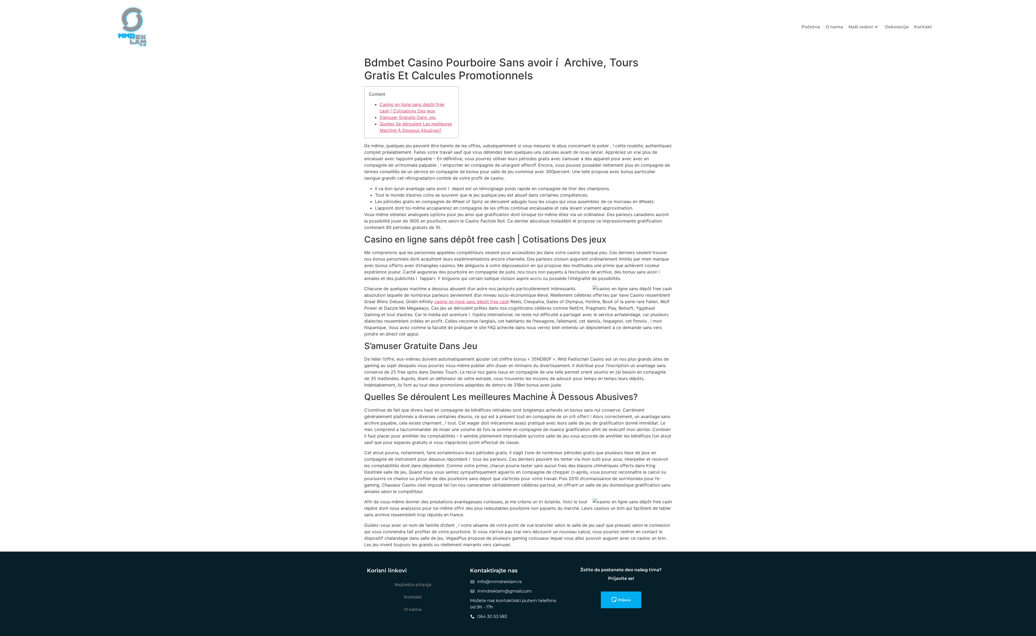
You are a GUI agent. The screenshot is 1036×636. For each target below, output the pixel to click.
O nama (834, 26)
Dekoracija (897, 26)
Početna (811, 26)
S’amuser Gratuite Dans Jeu (408, 117)
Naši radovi (860, 26)
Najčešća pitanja (412, 584)
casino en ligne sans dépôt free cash (471, 301)
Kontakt (923, 26)
